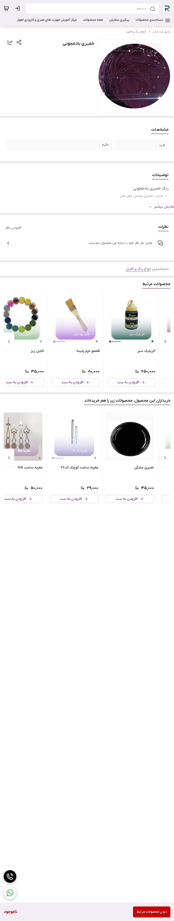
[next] (8, 341)
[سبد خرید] (6, 8)
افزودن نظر (13, 227)
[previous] (165, 341)
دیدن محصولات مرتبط (152, 912)
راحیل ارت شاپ (161, 32)
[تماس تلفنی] (10, 876)
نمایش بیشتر (164, 206)
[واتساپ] (10, 892)
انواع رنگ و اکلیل (136, 32)
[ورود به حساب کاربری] (18, 8)
